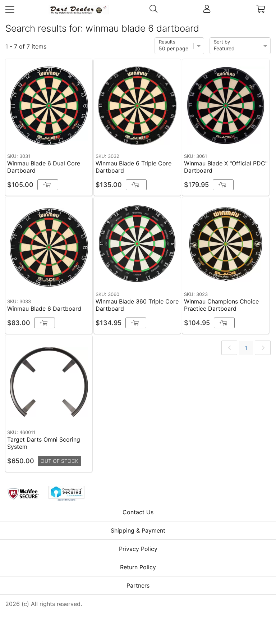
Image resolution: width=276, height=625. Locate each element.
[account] (207, 10)
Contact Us (138, 512)
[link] (229, 348)
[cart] (261, 10)
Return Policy (138, 567)
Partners (138, 585)
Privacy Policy (138, 548)
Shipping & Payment (138, 530)
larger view (70, 139)
